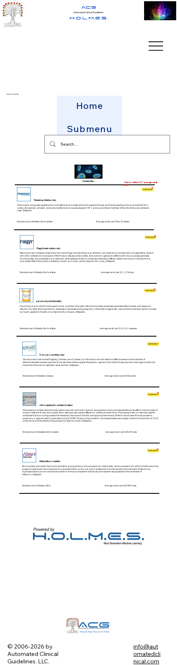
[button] (89, 129)
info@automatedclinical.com (147, 654)
